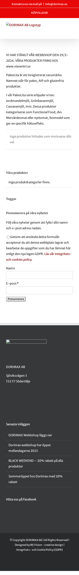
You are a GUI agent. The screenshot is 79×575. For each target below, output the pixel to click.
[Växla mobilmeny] (71, 26)
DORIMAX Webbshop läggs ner (30, 435)
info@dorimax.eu (56, 4)
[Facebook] (7, 397)
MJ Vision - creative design (46, 545)
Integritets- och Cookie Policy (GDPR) (39, 550)
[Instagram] (12, 397)
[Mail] (23, 397)
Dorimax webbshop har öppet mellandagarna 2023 (30, 448)
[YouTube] (18, 397)
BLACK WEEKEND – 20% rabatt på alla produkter (36, 463)
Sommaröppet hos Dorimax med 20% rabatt (36, 479)
